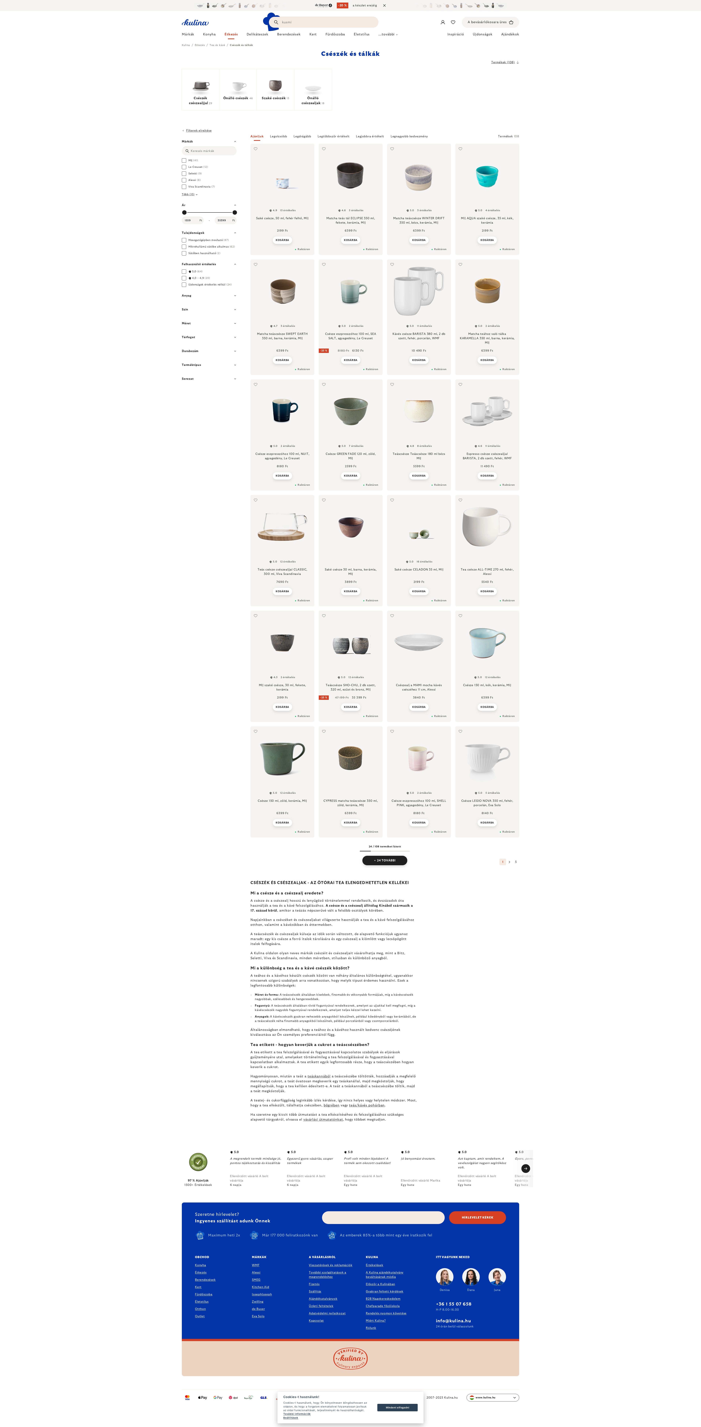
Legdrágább (302, 136)
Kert (198, 1287)
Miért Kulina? (376, 1320)
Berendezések (205, 1279)
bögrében (332, 1105)
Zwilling (257, 1301)
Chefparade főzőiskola (383, 1306)
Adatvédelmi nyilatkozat (327, 1313)
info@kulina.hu (453, 1321)
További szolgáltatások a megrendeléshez (327, 1274)
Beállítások (290, 1417)
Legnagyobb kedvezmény (409, 136)
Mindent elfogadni (397, 1407)
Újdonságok (483, 34)
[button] (384, 137)
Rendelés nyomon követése (386, 1313)
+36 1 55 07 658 (454, 1304)
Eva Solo (258, 1316)
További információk (297, 1413)
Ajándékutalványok (323, 1298)
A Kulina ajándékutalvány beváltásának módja (384, 1274)
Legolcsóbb (278, 136)
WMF (255, 1265)
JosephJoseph (262, 1294)
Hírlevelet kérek (477, 1217)
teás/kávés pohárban (367, 1105)
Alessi (256, 1272)
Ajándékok (510, 34)
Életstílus (202, 1301)
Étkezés (201, 1272)
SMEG (256, 1279)
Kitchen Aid (260, 1287)
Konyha (200, 1265)
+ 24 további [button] (385, 860)
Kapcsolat (316, 1320)
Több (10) (188, 194)
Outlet (200, 1316)
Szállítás (315, 1291)
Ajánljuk (256, 136)
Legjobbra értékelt (370, 136)
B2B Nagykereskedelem (383, 1298)
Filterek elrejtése (199, 130)
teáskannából (319, 1076)
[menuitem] (188, 35)
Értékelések (374, 1265)
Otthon (200, 1309)
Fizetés (314, 1284)
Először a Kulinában (380, 1284)
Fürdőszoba (203, 1294)
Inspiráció (455, 34)
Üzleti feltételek (321, 1306)
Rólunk (371, 1328)
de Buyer (258, 1309)
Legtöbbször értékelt (333, 136)
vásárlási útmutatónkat (323, 1119)
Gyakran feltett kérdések (384, 1291)
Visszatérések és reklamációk (330, 1265)
